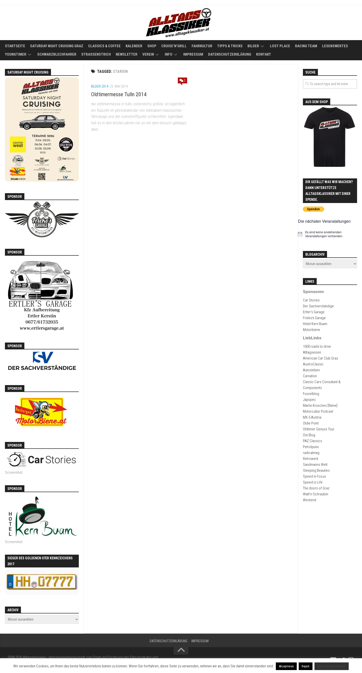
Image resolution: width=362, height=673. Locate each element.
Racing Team (306, 46)
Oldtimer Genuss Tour (318, 429)
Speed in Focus (314, 476)
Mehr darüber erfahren (331, 666)
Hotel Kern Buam (315, 324)
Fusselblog (311, 393)
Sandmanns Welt (315, 464)
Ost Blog (309, 435)
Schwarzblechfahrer (56, 54)
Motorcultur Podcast (318, 411)
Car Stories (311, 300)
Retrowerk (310, 458)
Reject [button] (306, 666)
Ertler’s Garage (314, 312)
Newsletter (126, 54)
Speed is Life (313, 482)
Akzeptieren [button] (286, 666)
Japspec (309, 399)
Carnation (310, 376)
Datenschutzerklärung (229, 54)
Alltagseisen (312, 352)
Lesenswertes (335, 46)
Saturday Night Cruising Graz (56, 46)
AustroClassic (313, 364)
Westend (309, 500)
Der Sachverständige (318, 306)
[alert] (330, 234)
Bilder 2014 (99, 86)
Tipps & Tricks (230, 46)
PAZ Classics (312, 441)
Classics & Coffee (104, 46)
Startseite (15, 46)
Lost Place (280, 46)
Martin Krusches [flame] (320, 405)
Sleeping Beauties (316, 470)
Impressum (193, 54)
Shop (151, 46)
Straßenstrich (96, 54)
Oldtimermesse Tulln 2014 (119, 94)
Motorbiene (311, 330)
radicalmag (311, 453)
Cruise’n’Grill (174, 46)
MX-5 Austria (312, 417)
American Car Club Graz (320, 358)
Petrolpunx (311, 447)
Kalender (134, 46)
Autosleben (311, 370)
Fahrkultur (202, 46)
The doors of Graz (316, 488)
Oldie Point (311, 423)
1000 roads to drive (317, 346)
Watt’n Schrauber (316, 494)
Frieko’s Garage (314, 318)
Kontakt (263, 54)
